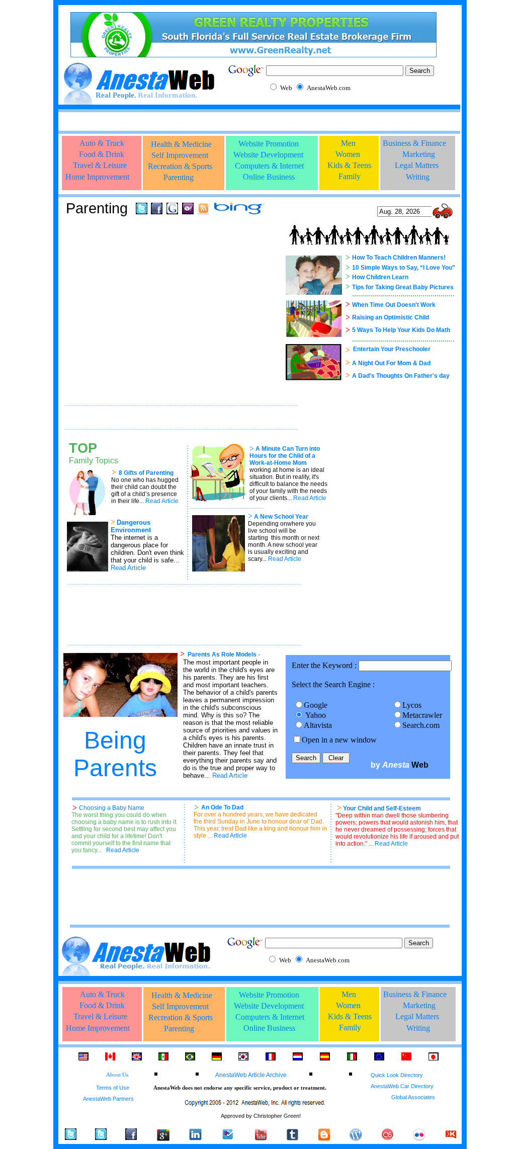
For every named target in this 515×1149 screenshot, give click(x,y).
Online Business (269, 177)
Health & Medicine (181, 144)
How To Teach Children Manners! (399, 257)
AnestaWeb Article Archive (251, 1075)
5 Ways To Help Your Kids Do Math (401, 330)
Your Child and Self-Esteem (382, 808)
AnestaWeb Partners (108, 1099)
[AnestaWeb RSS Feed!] (203, 211)
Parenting (178, 177)
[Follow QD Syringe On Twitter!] (101, 1137)
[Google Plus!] (162, 1140)
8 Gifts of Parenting (146, 472)
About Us (117, 1075)
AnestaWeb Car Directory (402, 1086)
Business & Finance (414, 143)
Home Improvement (97, 177)
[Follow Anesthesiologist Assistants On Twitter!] (70, 1137)
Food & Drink (101, 154)
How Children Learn (380, 277)
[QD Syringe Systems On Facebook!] (131, 1137)
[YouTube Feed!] (260, 1138)
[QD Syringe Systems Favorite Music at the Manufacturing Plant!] (387, 1138)
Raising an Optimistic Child (390, 317)
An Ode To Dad (222, 807)
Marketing (418, 154)
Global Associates (413, 1097)
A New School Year (281, 516)
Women (347, 154)
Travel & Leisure (100, 165)
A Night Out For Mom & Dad (391, 363)
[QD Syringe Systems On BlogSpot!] (324, 1138)
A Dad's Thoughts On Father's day (401, 375)
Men (348, 143)
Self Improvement (179, 155)
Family (349, 176)
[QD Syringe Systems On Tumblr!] (292, 1138)
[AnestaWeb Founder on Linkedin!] (195, 1138)
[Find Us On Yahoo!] (188, 211)
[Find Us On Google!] (172, 211)
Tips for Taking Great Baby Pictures (403, 287)
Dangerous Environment (131, 526)
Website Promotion (268, 143)
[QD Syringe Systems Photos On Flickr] (419, 1138)
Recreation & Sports (180, 166)
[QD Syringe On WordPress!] (356, 1138)
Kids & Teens (349, 165)
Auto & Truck (101, 143)
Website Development (268, 154)
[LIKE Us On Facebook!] (156, 211)
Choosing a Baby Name (111, 807)
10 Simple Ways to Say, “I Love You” (403, 267)
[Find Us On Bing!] (239, 211)
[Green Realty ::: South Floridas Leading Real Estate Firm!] (253, 54)
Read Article (229, 775)
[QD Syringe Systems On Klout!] (451, 1138)
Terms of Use (112, 1088)
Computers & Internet (269, 165)
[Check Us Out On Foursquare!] (227, 1139)
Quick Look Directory (397, 1075)
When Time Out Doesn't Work (394, 304)
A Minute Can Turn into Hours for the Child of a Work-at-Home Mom (284, 455)
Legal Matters (417, 165)
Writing (418, 177)
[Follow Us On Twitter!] (141, 211)
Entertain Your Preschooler (392, 349)
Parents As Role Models (222, 654)
